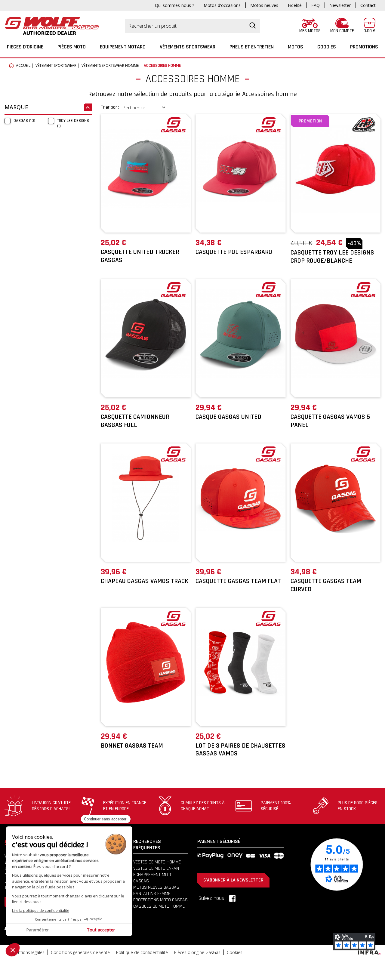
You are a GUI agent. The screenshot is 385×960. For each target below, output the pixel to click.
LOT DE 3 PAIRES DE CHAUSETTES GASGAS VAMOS (240, 750)
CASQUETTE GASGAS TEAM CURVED (326, 585)
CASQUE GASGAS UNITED (228, 417)
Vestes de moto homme (157, 862)
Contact (368, 5)
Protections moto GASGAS (160, 900)
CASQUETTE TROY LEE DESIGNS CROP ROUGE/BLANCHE (332, 256)
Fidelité (295, 5)
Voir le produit (146, 222)
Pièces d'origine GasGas (197, 952)
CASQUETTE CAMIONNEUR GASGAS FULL (135, 421)
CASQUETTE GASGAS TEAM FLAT (238, 581)
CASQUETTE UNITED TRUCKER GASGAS (140, 256)
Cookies (234, 952)
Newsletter (340, 5)
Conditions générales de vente (80, 952)
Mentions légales (28, 952)
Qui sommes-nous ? (174, 5)
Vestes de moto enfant (157, 868)
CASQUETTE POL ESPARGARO (234, 252)
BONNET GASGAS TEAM (132, 746)
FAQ (315, 5)
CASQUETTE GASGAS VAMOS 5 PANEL (330, 421)
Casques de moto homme (159, 906)
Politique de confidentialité (142, 952)
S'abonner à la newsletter (233, 880)
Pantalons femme (151, 894)
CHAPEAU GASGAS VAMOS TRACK (144, 581)
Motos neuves (264, 5)
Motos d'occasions (222, 5)
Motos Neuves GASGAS (156, 887)
